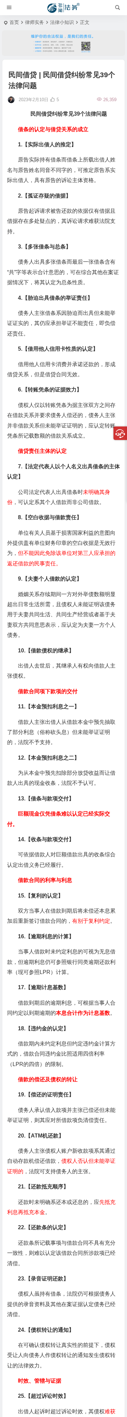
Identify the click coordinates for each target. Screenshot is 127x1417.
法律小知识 (62, 22)
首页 (14, 22)
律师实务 (34, 22)
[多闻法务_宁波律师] (63, 8)
